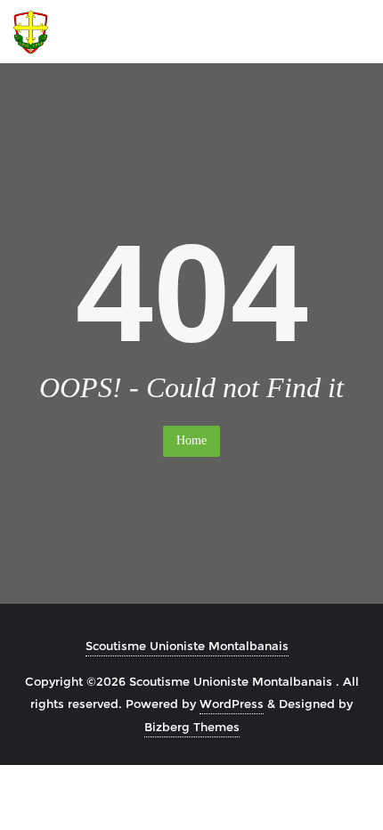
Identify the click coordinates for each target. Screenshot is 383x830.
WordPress (232, 703)
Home (191, 440)
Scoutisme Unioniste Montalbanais (187, 646)
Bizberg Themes (192, 727)
